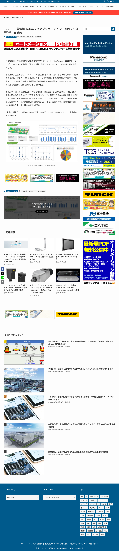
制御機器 (90, 515)
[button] (2, 269)
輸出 (105, 531)
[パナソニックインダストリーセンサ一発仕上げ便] (99, 100)
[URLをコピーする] (2, 282)
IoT (87, 496)
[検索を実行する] (113, 29)
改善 (94, 523)
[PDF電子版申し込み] (42, 50)
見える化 (99, 531)
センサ (103, 504)
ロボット (91, 512)
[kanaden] (99, 166)
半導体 (89, 519)
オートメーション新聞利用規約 (31, 544)
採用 (108, 519)
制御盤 (98, 515)
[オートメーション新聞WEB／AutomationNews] (5, 6)
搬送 (88, 523)
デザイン (84, 508)
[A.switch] (99, 146)
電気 (102, 535)
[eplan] (67, 181)
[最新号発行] (99, 285)
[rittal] (99, 189)
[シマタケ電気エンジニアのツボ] (16, 181)
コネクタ (93, 500)
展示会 (102, 519)
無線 (88, 527)
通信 (82, 535)
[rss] (107, 1)
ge (82, 496)
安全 (95, 519)
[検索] (113, 1)
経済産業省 (102, 527)
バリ (107, 508)
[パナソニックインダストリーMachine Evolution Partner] (99, 77)
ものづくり (94, 496)
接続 (82, 523)
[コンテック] (99, 234)
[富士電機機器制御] (99, 220)
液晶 (105, 523)
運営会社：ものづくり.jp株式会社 (56, 544)
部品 (88, 535)
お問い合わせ (93, 544)
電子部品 (96, 535)
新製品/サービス (11, 37)
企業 (82, 515)
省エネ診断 (38, 37)
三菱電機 (22, 37)
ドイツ (101, 508)
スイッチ (84, 504)
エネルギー (104, 496)
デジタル (93, 508)
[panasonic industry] (99, 62)
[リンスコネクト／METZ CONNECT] (99, 134)
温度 (82, 527)
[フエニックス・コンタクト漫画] (41, 181)
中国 (107, 512)
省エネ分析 (30, 37)
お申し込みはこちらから (83, 12)
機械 (99, 523)
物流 (94, 527)
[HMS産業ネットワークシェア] (41, 317)
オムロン (84, 500)
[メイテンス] (99, 111)
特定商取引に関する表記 (78, 544)
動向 (82, 519)
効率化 (105, 515)
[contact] (110, 1)
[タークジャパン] (67, 316)
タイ (110, 504)
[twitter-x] (104, 1)
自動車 (83, 531)
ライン (83, 512)
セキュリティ (94, 504)
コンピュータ (102, 500)
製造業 (90, 531)
